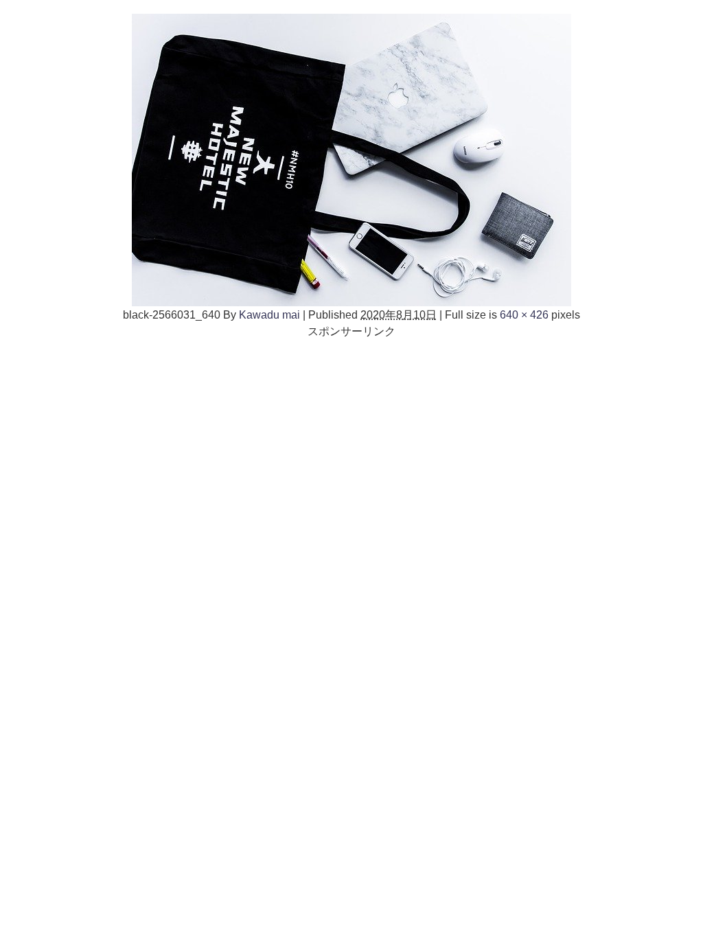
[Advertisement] (351, 435)
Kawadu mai (269, 314)
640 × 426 (524, 314)
